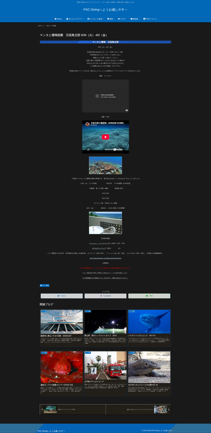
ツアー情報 (45, 285)
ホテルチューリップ (99, 248)
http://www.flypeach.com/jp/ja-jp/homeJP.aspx (105, 258)
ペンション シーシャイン (98, 243)
